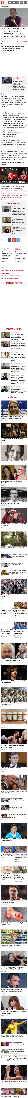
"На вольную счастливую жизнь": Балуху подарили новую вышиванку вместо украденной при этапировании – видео (18, 347)
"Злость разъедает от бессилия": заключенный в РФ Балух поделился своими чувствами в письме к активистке (19, 368)
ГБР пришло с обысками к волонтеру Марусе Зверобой (13, 189)
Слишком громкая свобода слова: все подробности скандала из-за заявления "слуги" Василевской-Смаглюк (20, 256)
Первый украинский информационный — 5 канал (2, 2)
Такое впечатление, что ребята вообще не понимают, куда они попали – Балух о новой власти (7, 256)
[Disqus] (14, 307)
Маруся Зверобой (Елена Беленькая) (12, 276)
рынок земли (5, 273)
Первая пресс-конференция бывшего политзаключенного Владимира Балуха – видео (18, 230)
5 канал (25, 25)
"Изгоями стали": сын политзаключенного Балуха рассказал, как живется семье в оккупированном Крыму (19, 357)
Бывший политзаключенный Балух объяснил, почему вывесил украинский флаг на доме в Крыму (19, 221)
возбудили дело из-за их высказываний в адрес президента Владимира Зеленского (14, 197)
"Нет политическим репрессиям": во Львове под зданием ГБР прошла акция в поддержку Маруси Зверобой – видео (19, 84)
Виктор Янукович (6, 278)
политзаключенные (18, 270)
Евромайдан (16, 278)
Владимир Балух (6, 270)
